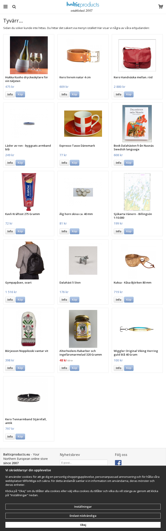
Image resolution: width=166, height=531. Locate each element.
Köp (20, 94)
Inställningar (83, 507)
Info (10, 94)
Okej (83, 525)
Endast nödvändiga (83, 516)
